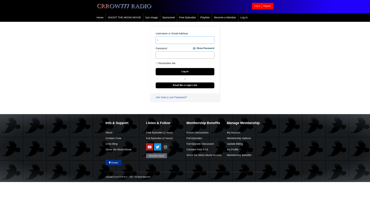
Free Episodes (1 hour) (159, 132)
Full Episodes (154, 138)
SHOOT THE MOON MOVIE (124, 17)
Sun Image (151, 17)
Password (161, 48)
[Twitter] (157, 147)
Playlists (205, 17)
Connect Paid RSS (197, 149)
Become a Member (225, 17)
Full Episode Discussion (200, 143)
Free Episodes (187, 17)
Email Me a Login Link (185, 85)
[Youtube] (149, 147)
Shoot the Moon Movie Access (203, 155)
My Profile (232, 149)
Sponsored (168, 17)
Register (267, 6)
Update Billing (235, 143)
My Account (233, 132)
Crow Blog (112, 143)
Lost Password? (178, 97)
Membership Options (239, 138)
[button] (114, 162)
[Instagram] (165, 147)
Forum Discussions (197, 132)
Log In (257, 6)
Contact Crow (113, 138)
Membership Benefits (239, 155)
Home (100, 17)
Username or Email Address (172, 33)
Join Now (161, 97)
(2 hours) (167, 138)
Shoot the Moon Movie (119, 149)
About (109, 132)
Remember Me (166, 63)
